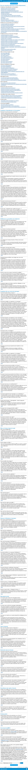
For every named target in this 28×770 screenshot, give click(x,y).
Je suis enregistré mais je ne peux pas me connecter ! (11, 15)
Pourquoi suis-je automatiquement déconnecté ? (10, 10)
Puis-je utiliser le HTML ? (5, 54)
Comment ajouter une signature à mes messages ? (10, 37)
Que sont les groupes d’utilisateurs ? (7, 67)
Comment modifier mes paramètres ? (8, 24)
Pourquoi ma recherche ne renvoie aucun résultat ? (10, 89)
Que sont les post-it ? (5, 60)
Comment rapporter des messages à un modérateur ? (11, 45)
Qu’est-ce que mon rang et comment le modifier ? (10, 29)
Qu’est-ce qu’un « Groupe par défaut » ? (8, 73)
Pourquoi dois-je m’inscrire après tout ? (8, 9)
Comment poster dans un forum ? (7, 35)
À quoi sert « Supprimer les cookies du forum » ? (10, 21)
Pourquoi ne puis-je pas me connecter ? (8, 8)
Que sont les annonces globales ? (7, 57)
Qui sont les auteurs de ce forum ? (7, 104)
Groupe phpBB (13, 731)
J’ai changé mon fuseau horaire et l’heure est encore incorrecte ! (13, 26)
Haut (2, 118)
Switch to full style (14, 3)
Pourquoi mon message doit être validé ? (8, 49)
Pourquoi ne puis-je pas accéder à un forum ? (9, 42)
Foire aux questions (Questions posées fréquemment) (14, 0)
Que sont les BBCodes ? (5, 53)
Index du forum (3, 768)
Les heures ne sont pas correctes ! (7, 25)
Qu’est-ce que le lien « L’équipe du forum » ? (9, 74)
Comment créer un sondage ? (6, 38)
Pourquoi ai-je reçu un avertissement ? (8, 44)
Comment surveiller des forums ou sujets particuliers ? (11, 96)
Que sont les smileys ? (5, 55)
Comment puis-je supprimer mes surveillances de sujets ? (11, 97)
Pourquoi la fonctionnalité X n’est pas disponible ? (10, 105)
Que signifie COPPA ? (5, 18)
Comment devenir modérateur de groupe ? (9, 70)
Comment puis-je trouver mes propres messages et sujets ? (12, 92)
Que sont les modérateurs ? (6, 66)
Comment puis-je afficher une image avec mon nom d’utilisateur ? (13, 28)
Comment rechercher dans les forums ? (8, 87)
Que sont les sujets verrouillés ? (7, 61)
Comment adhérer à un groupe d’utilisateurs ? (9, 69)
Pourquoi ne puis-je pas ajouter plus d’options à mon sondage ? (13, 39)
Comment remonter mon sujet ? (7, 50)
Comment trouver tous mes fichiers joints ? (9, 101)
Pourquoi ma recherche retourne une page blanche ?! (11, 90)
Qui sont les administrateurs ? (6, 65)
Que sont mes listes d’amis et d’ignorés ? (8, 82)
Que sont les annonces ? (5, 59)
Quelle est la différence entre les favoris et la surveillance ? (12, 95)
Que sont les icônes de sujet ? (6, 62)
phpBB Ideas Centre (4, 740)
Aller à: (1, 763)
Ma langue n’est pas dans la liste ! (7, 27)
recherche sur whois (19, 749)
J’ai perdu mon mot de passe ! (6, 14)
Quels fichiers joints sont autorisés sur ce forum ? (10, 100)
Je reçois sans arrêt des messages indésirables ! (10, 78)
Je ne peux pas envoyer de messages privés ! (9, 77)
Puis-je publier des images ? (6, 56)
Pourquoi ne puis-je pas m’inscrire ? (7, 20)
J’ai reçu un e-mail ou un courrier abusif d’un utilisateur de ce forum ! (13, 80)
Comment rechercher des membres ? (8, 91)
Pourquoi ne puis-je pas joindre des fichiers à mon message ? (12, 43)
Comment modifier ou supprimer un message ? (9, 36)
